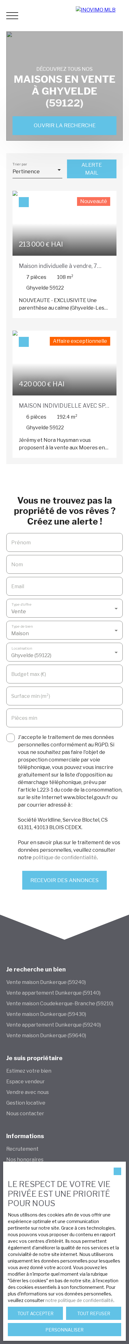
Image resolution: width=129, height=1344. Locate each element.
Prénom (21, 543)
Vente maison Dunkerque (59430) (46, 1014)
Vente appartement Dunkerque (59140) (53, 993)
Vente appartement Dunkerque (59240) (53, 1025)
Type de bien (22, 626)
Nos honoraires (25, 1160)
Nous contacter (25, 1114)
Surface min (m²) (30, 696)
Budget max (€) (28, 674)
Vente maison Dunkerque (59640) (46, 1035)
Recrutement (22, 1149)
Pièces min (24, 718)
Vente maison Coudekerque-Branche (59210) (59, 1004)
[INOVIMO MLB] (101, 15)
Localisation (22, 648)
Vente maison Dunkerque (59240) (46, 982)
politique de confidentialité (65, 857)
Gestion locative (25, 1103)
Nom (17, 564)
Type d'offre (22, 604)
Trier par (20, 164)
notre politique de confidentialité (79, 1300)
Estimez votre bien (28, 1071)
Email (17, 586)
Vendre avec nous (27, 1092)
